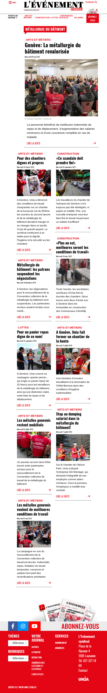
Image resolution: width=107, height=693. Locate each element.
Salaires (78, 18)
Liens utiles (37, 674)
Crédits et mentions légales (22, 687)
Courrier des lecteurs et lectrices (38, 666)
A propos (36, 652)
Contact (83, 670)
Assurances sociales (66, 17)
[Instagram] (23, 626)
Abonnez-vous (92, 18)
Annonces (59, 648)
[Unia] (84, 679)
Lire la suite (33, 143)
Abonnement (61, 642)
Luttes (54, 18)
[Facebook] (13, 626)
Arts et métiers (28, 17)
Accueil (35, 647)
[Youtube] (34, 626)
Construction (42, 18)
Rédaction (37, 657)
